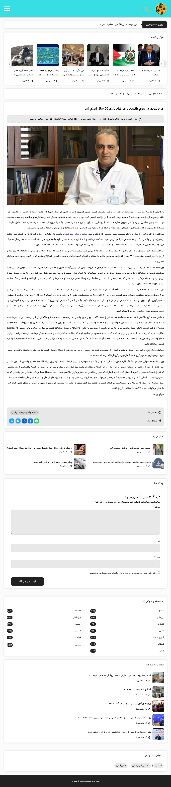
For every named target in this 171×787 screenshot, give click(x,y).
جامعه (44, 624)
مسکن (44, 645)
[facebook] (30, 420)
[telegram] (18, 420)
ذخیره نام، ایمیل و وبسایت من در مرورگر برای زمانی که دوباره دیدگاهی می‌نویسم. (123, 573)
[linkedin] (24, 420)
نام (158, 541)
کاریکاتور (127, 644)
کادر (107, 290)
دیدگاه (156, 507)
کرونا (74, 212)
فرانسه (144, 217)
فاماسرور (158, 765)
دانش (127, 630)
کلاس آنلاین (121, 765)
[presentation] (161, 63)
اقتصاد (44, 610)
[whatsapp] (36, 420)
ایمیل (157, 557)
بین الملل (44, 617)
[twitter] (11, 420)
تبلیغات (128, 624)
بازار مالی (127, 617)
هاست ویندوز (85, 781)
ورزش (127, 650)
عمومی (83, 119)
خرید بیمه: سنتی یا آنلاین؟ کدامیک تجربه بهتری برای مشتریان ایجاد (107, 24)
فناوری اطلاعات (127, 637)
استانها (127, 610)
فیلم (44, 637)
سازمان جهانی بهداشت (76, 234)
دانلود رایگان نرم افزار (140, 765)
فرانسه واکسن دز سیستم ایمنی (24, 412)
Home (161, 93)
